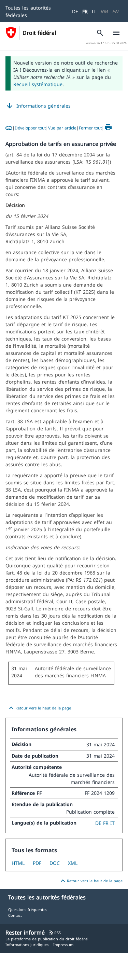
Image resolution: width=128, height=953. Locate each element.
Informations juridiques (26, 944)
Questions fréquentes (27, 909)
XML (72, 863)
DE (75, 11)
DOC (54, 863)
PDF (37, 863)
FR (85, 11)
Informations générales (38, 106)
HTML (18, 863)
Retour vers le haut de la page (39, 708)
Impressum (63, 944)
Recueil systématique (37, 84)
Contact (15, 915)
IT (94, 11)
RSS (55, 933)
